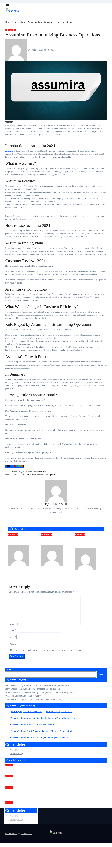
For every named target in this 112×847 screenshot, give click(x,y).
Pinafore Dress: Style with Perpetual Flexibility (48, 737)
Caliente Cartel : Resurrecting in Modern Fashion (86, 542)
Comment (14, 624)
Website (12, 643)
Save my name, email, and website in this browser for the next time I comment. (47, 650)
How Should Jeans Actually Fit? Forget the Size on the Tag (32, 689)
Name (12, 630)
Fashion (9, 765)
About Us (14, 750)
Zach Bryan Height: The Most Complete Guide (26, 472)
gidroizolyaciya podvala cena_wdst (26, 711)
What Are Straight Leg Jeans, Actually (23, 696)
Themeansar (26, 833)
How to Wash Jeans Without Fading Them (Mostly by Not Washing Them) (39, 692)
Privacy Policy (16, 753)
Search (8, 669)
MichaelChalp (16, 718)
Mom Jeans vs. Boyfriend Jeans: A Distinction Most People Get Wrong (38, 685)
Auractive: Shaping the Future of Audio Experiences (50, 718)
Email (12, 637)
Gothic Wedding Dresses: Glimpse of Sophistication (50, 731)
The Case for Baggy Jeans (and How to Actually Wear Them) (33, 699)
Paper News (12, 833)
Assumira (9, 151)
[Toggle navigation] (7, 5)
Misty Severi (37, 49)
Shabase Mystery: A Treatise (59, 711)
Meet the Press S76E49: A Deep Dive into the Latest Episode (30, 475)
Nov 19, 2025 (20, 568)
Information (10, 30)
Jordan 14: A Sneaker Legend (40, 724)
